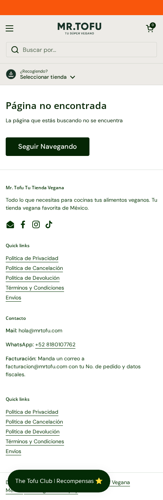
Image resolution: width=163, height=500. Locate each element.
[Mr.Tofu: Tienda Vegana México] (79, 28)
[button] (149, 28)
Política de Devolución (33, 277)
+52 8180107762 (55, 344)
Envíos (13, 297)
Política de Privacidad (32, 258)
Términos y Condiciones (35, 287)
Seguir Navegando (47, 146)
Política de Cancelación (34, 268)
